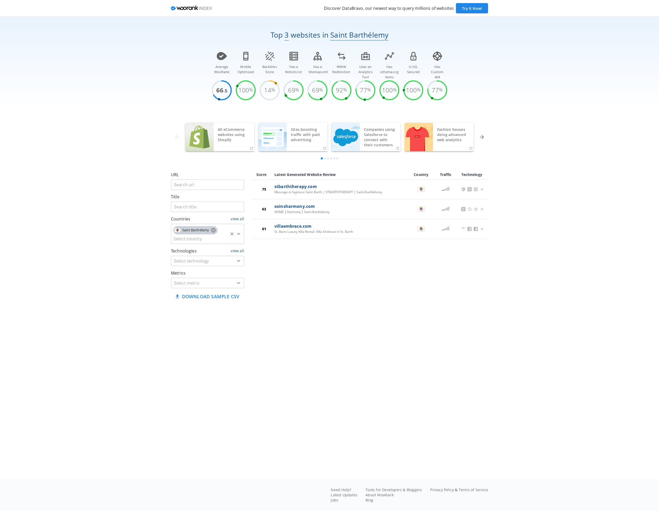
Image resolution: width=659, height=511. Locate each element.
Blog (369, 500)
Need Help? (341, 489)
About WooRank (380, 494)
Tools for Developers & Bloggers (394, 489)
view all (237, 218)
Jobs (334, 500)
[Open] (238, 233)
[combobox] (207, 234)
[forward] (482, 137)
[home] (191, 8)
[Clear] (232, 233)
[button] (195, 230)
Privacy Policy (442, 489)
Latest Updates (344, 494)
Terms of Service (473, 489)
